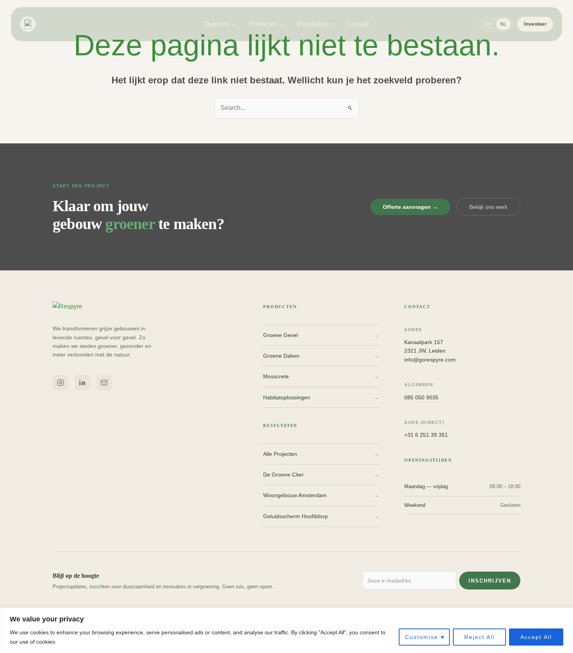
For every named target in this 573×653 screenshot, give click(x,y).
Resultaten (312, 24)
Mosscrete (321, 376)
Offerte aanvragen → (410, 207)
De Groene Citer (321, 474)
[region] (286, 630)
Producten (263, 24)
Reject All (479, 637)
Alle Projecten (321, 454)
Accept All (536, 637)
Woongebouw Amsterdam (321, 495)
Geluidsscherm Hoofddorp (321, 516)
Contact (358, 24)
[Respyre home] (30, 24)
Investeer (535, 24)
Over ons (216, 24)
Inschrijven (490, 581)
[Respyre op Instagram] (60, 382)
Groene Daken (321, 356)
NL (503, 24)
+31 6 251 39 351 (426, 435)
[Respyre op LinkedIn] (82, 382)
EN (487, 24)
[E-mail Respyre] (104, 382)
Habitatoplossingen (321, 397)
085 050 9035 (421, 397)
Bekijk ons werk (488, 207)
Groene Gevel (321, 335)
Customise (421, 637)
